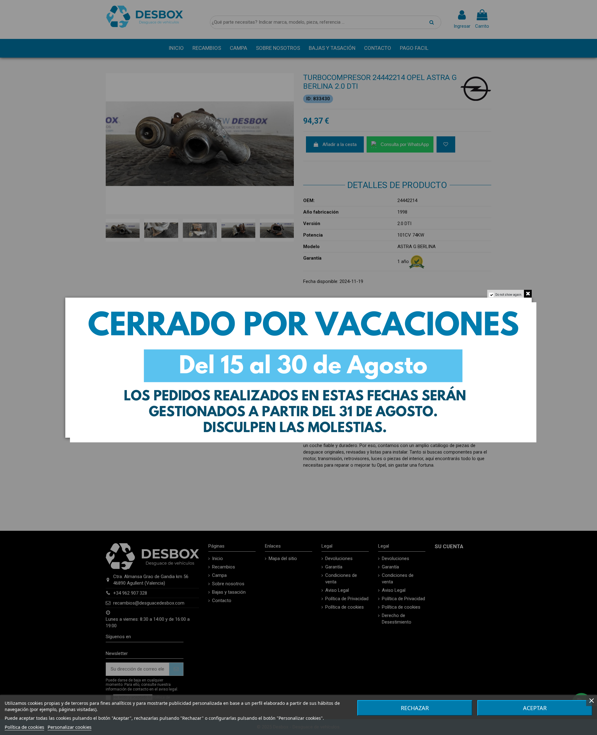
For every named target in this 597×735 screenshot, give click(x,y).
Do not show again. (508, 294)
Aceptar (535, 708)
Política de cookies (24, 727)
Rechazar (415, 708)
